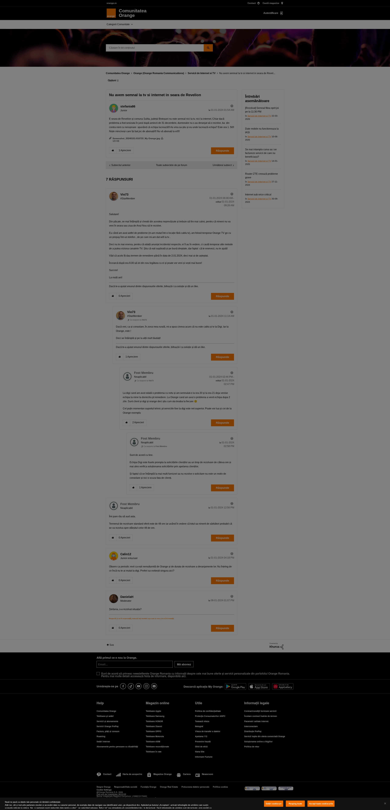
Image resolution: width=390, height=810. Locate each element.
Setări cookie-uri (274, 804)
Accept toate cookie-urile (321, 804)
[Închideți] (385, 803)
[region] (195, 804)
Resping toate (295, 804)
